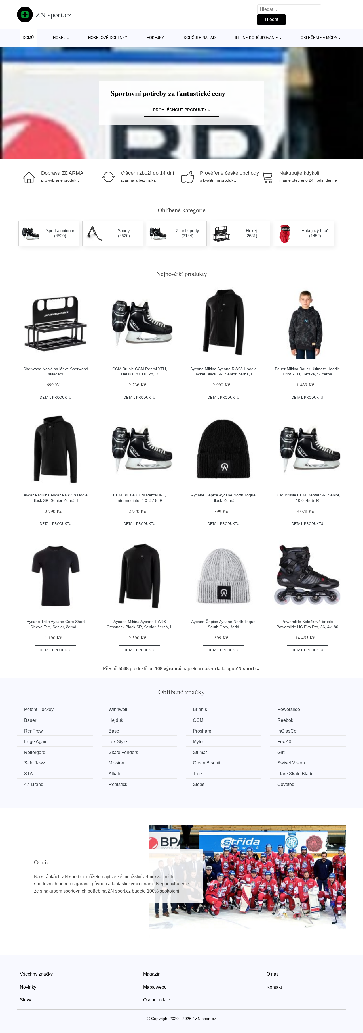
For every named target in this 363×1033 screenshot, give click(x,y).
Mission (116, 762)
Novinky (28, 987)
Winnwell (118, 709)
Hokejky (155, 38)
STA (28, 773)
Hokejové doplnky (107, 38)
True (197, 773)
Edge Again (36, 741)
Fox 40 (284, 741)
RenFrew (33, 731)
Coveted (285, 784)
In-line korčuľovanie (256, 38)
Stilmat (200, 752)
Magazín (152, 974)
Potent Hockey (39, 709)
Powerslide (288, 709)
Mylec (199, 741)
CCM (198, 720)
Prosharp (202, 731)
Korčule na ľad (200, 38)
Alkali (114, 773)
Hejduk (116, 720)
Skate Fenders (123, 752)
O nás (272, 974)
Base (114, 731)
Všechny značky (36, 974)
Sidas (198, 784)
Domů (28, 38)
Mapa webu (155, 987)
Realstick (118, 784)
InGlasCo (286, 731)
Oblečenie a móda (319, 38)
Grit (280, 752)
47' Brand (33, 784)
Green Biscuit (206, 762)
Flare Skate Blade (295, 773)
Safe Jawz (34, 762)
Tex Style (118, 741)
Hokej (59, 38)
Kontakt (274, 987)
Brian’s (200, 709)
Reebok (285, 720)
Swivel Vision (291, 762)
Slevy (25, 999)
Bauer (30, 720)
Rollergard (34, 752)
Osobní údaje (156, 999)
